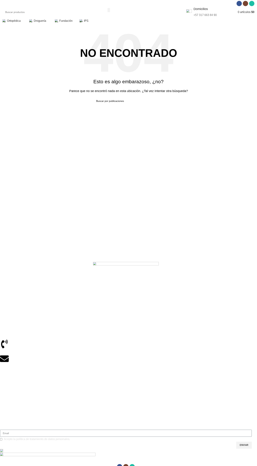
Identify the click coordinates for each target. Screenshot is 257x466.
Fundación (6, 391)
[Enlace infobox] (201, 12)
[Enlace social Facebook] (239, 3)
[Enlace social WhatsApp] (251, 3)
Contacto (5, 422)
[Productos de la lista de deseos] (231, 12)
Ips (1, 397)
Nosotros (5, 410)
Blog (2, 416)
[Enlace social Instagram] (245, 3)
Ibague (4, 294)
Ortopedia (5, 379)
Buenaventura (8, 312)
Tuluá (3, 300)
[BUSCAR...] (109, 10)
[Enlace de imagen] (126, 272)
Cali (2, 306)
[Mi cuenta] (225, 12)
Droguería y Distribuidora (14, 385)
